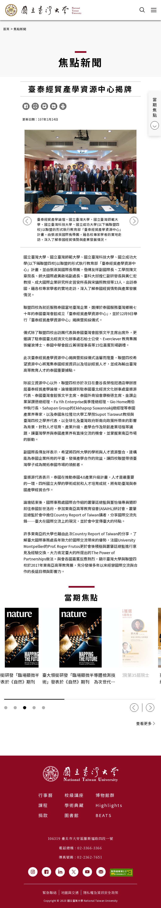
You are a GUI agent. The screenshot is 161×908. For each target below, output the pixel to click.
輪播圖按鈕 (5, 707)
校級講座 (74, 795)
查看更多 (144, 723)
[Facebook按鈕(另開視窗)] (46, 872)
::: (1, 758)
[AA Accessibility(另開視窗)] (121, 873)
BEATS (104, 815)
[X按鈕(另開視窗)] (73, 872)
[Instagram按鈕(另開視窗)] (33, 872)
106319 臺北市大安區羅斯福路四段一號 (80, 838)
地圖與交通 (70, 892)
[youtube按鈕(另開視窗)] (87, 872)
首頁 (6, 29)
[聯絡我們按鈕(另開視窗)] (101, 872)
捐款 (43, 815)
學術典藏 (74, 805)
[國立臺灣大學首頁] (43, 10)
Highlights (109, 805)
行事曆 (45, 795)
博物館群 (105, 795)
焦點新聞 (20, 29)
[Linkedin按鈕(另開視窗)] (60, 872)
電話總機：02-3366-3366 (80, 848)
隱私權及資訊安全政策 (100, 892)
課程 (43, 805)
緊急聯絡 (50, 892)
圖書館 (72, 815)
